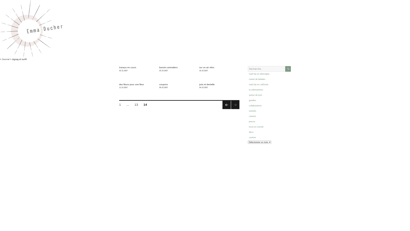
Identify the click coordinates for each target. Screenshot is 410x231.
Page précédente (226, 105)
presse (252, 121)
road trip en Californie (258, 84)
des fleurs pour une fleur (131, 84)
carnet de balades (257, 79)
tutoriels (252, 111)
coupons (163, 84)
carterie (252, 116)
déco (251, 132)
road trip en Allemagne (259, 74)
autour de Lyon (255, 95)
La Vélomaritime (256, 90)
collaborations (255, 105)
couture (252, 137)
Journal (5, 59)
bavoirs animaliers (168, 67)
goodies (252, 100)
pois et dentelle (207, 84)
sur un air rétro (206, 67)
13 (137, 104)
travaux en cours (127, 67)
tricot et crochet (256, 127)
